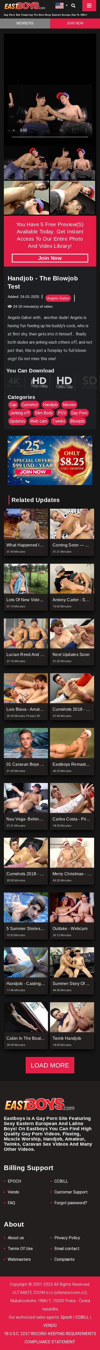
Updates (17, 421)
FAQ (11, 1202)
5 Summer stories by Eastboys (35, 928)
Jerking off (20, 413)
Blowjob (77, 421)
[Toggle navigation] (89, 5)
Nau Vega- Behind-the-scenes (36, 819)
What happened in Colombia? (35, 545)
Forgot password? (70, 1202)
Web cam (38, 421)
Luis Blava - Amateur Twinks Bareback (42, 709)
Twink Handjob (67, 1038)
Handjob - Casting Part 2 (29, 983)
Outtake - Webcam (70, 928)
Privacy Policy (67, 1237)
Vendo (13, 1192)
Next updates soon (71, 654)
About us (16, 1237)
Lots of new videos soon (30, 600)
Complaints (64, 1259)
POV (62, 413)
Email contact (66, 1248)
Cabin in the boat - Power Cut (35, 1038)
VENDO (50, 1325)
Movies (69, 404)
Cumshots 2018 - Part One (31, 874)
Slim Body (44, 413)
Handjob (50, 404)
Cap (13, 404)
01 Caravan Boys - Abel (28, 764)
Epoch (67, 1317)
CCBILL (61, 1181)
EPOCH (14, 1181)
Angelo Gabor (58, 298)
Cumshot (30, 404)
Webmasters (19, 1259)
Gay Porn (79, 413)
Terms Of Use (20, 1248)
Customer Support (71, 1192)
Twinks (58, 421)
